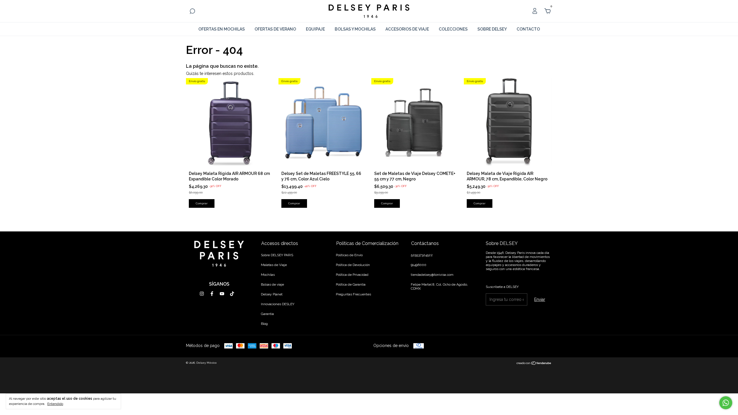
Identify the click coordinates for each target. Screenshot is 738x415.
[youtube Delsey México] (222, 293)
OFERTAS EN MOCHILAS (221, 29)
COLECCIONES (453, 29)
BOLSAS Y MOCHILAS (355, 29)
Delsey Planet (272, 294)
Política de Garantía (351, 284)
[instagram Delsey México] (201, 293)
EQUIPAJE (315, 29)
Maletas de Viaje (274, 265)
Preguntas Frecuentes (353, 294)
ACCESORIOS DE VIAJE (407, 29)
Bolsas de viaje (272, 284)
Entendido (55, 404)
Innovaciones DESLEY (277, 304)
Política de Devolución (353, 265)
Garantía (267, 314)
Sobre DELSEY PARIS (277, 255)
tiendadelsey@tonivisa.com (432, 275)
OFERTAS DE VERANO (275, 29)
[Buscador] (192, 12)
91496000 (418, 265)
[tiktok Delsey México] (232, 293)
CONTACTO (528, 29)
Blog (264, 324)
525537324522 (422, 255)
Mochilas (268, 275)
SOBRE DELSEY (492, 29)
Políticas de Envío (349, 255)
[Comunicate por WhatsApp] (725, 402)
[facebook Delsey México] (212, 293)
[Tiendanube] (534, 363)
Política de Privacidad (352, 275)
